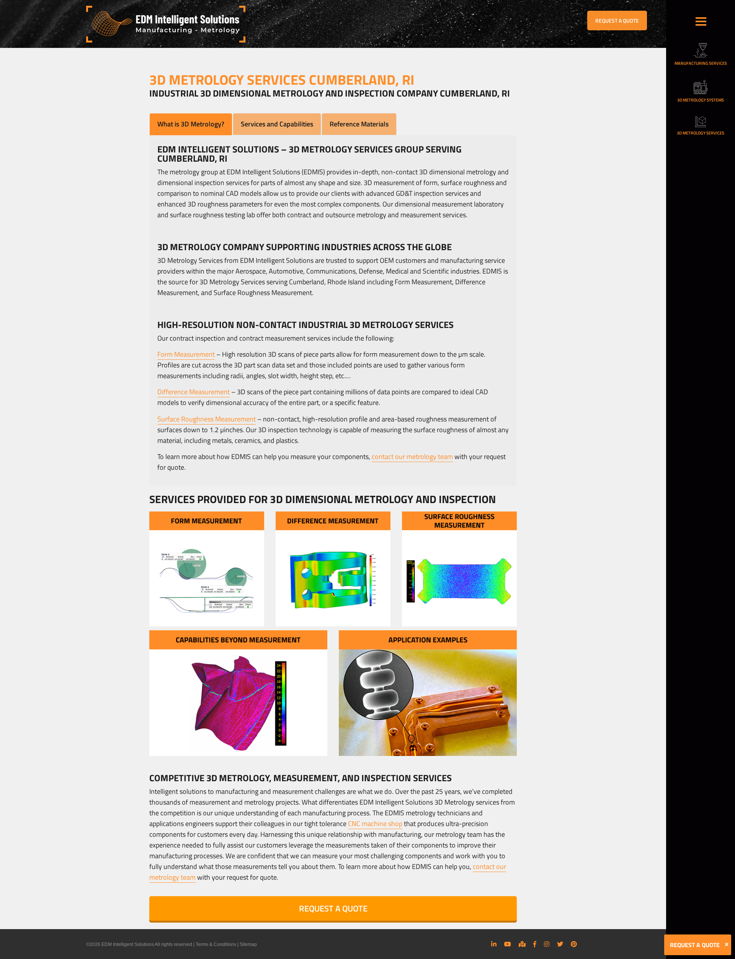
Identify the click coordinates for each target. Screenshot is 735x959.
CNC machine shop (375, 823)
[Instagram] (546, 944)
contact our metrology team (412, 456)
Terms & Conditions (216, 944)
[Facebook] (534, 944)
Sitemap (248, 944)
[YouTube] (507, 944)
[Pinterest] (574, 944)
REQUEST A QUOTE (617, 20)
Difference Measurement (193, 392)
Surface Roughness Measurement (206, 419)
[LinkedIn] (494, 944)
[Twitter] (560, 944)
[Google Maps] (522, 944)
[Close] (726, 944)
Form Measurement (186, 354)
